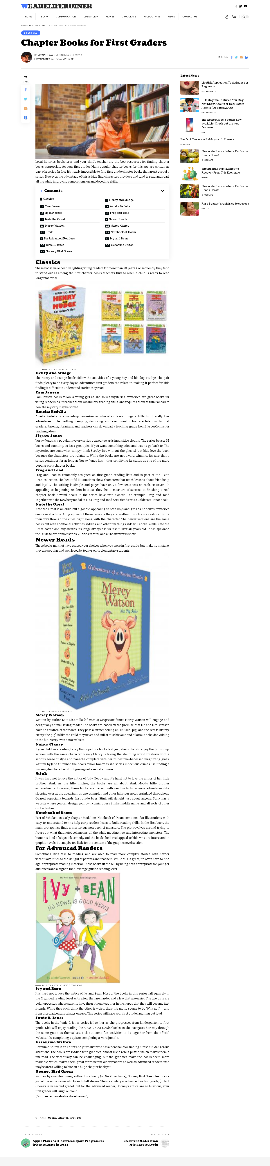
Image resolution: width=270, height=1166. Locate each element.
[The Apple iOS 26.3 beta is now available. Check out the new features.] (189, 125)
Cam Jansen (53, 206)
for (79, 1118)
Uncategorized (209, 91)
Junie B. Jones (55, 245)
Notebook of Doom (123, 232)
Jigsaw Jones (53, 213)
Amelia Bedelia (120, 206)
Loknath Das (45, 55)
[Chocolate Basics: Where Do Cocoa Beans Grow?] (189, 156)
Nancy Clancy (120, 226)
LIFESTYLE (30, 33)
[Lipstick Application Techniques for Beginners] (189, 88)
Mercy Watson (54, 226)
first (72, 1118)
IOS (203, 132)
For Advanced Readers (59, 238)
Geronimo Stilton (122, 245)
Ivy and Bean (119, 238)
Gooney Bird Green (59, 251)
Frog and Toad (119, 213)
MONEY (204, 177)
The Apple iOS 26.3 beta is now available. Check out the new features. (221, 123)
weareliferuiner (56, 6)
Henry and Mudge (121, 200)
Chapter (62, 1118)
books (52, 1118)
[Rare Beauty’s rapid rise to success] (189, 209)
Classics (48, 199)
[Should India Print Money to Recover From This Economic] (189, 174)
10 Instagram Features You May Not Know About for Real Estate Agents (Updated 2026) (222, 104)
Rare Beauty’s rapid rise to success (225, 203)
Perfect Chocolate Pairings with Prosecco (208, 139)
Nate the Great (55, 219)
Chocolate (186, 144)
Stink (49, 232)
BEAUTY (205, 208)
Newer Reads (118, 219)
